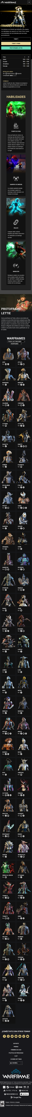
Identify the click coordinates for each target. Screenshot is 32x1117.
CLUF (16, 1056)
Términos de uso (16, 1050)
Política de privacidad (16, 1053)
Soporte (16, 1043)
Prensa (16, 1046)
